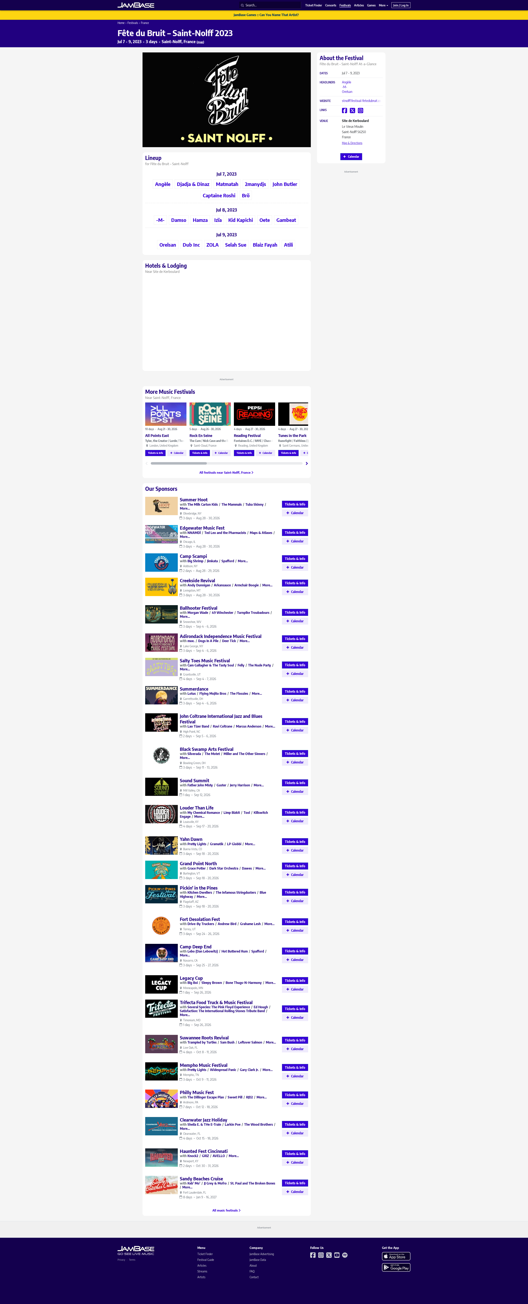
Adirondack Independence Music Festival (221, 636)
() (200, 42)
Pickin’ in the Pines (199, 888)
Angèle (346, 82)
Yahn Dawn (191, 839)
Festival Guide (205, 1259)
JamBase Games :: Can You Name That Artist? (266, 15)
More (382, 5)
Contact (254, 1277)
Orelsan (347, 92)
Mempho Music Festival (203, 1065)
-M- (344, 87)
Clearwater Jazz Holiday (203, 1120)
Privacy (121, 1259)
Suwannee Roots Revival (204, 1037)
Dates (324, 73)
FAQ (252, 1271)
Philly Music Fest (197, 1092)
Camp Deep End (196, 946)
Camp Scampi (193, 556)
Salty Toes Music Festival (205, 660)
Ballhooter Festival (198, 608)
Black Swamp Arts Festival (206, 749)
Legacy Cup (191, 978)
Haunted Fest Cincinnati (204, 1151)
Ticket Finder (205, 1254)
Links (323, 110)
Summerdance (194, 689)
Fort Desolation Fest (200, 919)
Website (325, 101)
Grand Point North (198, 863)
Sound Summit (194, 780)
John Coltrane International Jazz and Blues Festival (221, 718)
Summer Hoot (194, 499)
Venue (324, 121)
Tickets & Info (155, 452)
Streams (202, 1271)
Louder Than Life (196, 808)
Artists (201, 1277)
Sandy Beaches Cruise (201, 1178)
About (253, 1265)
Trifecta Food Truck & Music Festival (216, 1002)
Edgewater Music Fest (202, 528)
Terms (132, 1259)
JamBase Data (258, 1259)
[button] (307, 463)
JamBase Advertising (262, 1254)
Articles (201, 1265)
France (145, 23)
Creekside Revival (197, 580)
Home (121, 23)
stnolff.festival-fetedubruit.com (363, 101)
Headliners (327, 82)
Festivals (132, 23)
